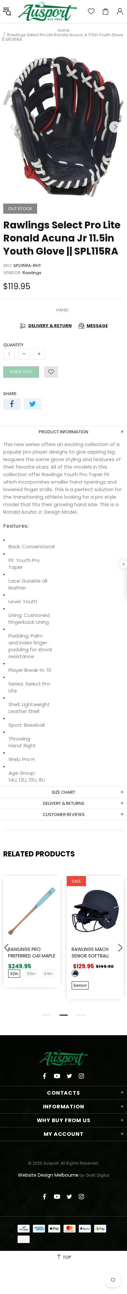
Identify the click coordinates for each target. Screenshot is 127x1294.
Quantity (13, 345)
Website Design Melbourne (48, 1175)
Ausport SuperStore (47, 11)
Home (63, 30)
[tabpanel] (31, 937)
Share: (10, 393)
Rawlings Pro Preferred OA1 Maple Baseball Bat (31, 955)
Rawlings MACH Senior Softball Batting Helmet (90, 955)
